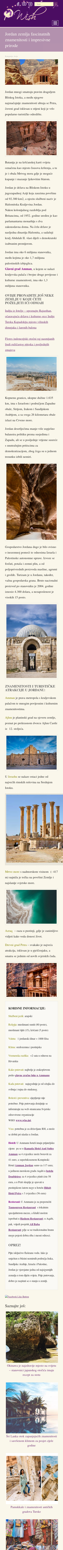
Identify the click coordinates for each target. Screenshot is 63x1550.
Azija (16, 56)
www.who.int (23, 1123)
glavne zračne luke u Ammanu (32, 1078)
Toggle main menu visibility (57, 22)
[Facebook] (18, 4)
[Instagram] (30, 4)
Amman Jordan (24, 1168)
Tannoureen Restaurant (22, 1210)
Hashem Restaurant (31, 1221)
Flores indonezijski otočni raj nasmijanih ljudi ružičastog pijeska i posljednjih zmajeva (29, 344)
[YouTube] (24, 4)
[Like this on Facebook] (18, 1299)
